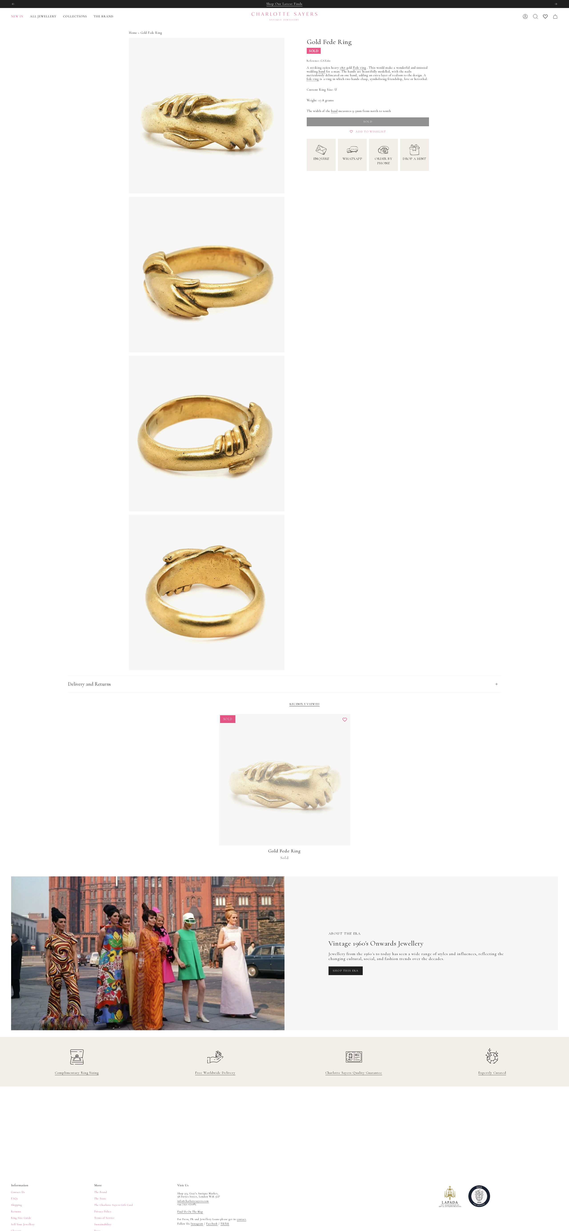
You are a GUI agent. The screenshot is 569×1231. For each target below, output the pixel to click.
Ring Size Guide (21, 1217)
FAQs (14, 1198)
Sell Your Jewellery (23, 1224)
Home (133, 33)
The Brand (100, 1192)
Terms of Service (104, 1217)
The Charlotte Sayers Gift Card (113, 1205)
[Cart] (555, 16)
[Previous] (13, 4)
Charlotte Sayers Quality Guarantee (353, 1073)
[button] (43, 16)
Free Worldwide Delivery (215, 1073)
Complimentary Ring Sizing (77, 1073)
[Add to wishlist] (344, 719)
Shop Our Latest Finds (284, 4)
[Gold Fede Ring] (284, 779)
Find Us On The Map (190, 1211)
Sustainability (103, 1224)
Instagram (197, 1223)
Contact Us (18, 1192)
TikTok (224, 1223)
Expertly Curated (492, 1073)
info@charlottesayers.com (193, 1201)
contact (241, 1219)
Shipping (16, 1205)
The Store (100, 1198)
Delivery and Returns (89, 684)
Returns (16, 1211)
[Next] (556, 4)
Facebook (212, 1223)
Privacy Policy (103, 1211)
